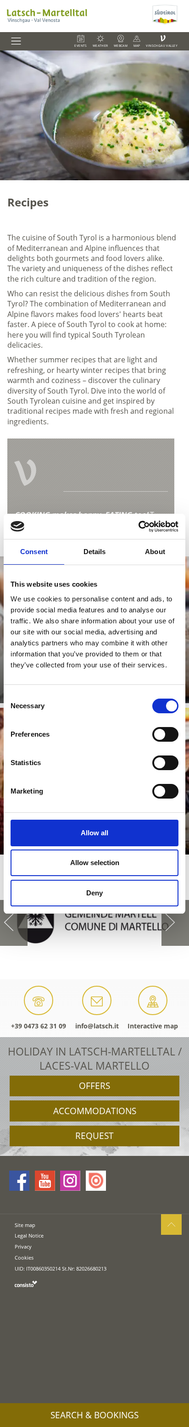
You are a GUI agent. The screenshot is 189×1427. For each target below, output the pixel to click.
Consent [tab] (34, 551)
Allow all (94, 833)
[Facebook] (19, 1181)
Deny (94, 893)
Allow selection (94, 862)
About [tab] (155, 551)
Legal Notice (29, 1235)
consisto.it (26, 1283)
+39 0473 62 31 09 (38, 1026)
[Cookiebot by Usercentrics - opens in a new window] (138, 527)
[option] (94, 115)
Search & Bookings (94, 1415)
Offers (94, 1086)
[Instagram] (70, 1181)
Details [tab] (94, 551)
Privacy (23, 1246)
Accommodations (94, 1111)
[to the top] (171, 1224)
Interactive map (153, 1026)
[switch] (165, 734)
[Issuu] (96, 1181)
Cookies (24, 1257)
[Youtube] (45, 1181)
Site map (25, 1225)
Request (94, 1136)
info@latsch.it (97, 1026)
